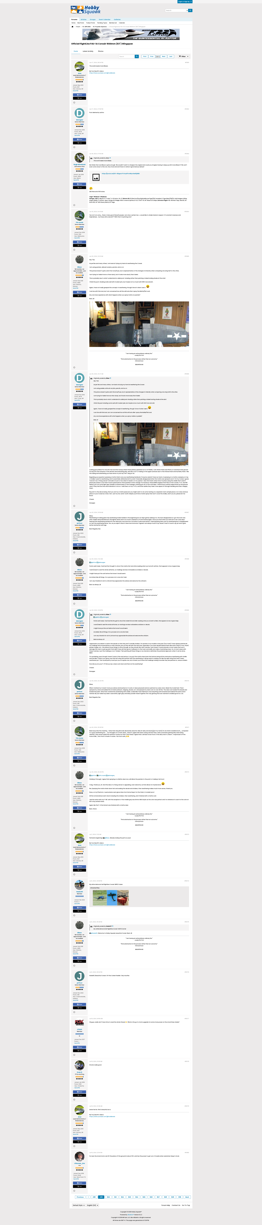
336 (179, 1197)
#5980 (187, 1152)
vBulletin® (131, 1215)
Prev (151, 56)
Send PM (75, 91)
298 (94, 1197)
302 (122, 1197)
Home (73, 23)
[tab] (75, 51)
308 (165, 1197)
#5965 (187, 256)
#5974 (186, 881)
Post (80, 98)
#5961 (187, 62)
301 (115, 1197)
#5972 (187, 772)
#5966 (187, 374)
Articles (83, 19)
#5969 (187, 610)
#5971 (187, 727)
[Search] (190, 10)
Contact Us (176, 1205)
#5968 (187, 559)
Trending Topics (102, 23)
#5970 (187, 681)
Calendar (122, 23)
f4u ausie (103, 775)
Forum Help (165, 1205)
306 (151, 1197)
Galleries (117, 19)
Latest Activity (88, 51)
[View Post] (110, 158)
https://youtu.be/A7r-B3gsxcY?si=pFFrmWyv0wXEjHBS (121, 173)
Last (170, 56)
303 (129, 1197)
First (144, 56)
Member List (113, 23)
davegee (102, 562)
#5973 (187, 834)
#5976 (187, 972)
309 (172, 1197)
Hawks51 (94, 933)
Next (163, 56)
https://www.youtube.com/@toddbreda (102, 73)
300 (108, 1197)
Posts (76, 51)
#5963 (187, 154)
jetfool (94, 562)
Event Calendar (104, 19)
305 (143, 1197)
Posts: (75, 87)
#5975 (187, 922)
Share (80, 94)
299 (101, 1197)
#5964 (186, 211)
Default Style (77, 1205)
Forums (74, 19)
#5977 (187, 1018)
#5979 (187, 1106)
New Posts (80, 23)
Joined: (75, 85)
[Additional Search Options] (187, 10)
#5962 (187, 109)
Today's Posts (90, 23)
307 (158, 1197)
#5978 (187, 1061)
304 (136, 1197)
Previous (80, 1197)
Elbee (107, 838)
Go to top (186, 1205)
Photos (100, 51)
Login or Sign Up (184, 1)
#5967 (187, 512)
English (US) (91, 1205)
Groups (92, 19)
